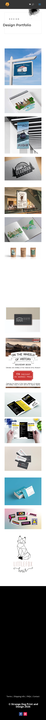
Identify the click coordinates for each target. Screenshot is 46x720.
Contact (17, 688)
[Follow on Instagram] (25, 714)
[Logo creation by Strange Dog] (23, 555)
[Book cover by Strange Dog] (23, 100)
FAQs (29, 696)
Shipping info (19, 696)
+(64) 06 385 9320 (8, 669)
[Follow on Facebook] (21, 714)
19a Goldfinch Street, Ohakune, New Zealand (23, 629)
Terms (9, 696)
